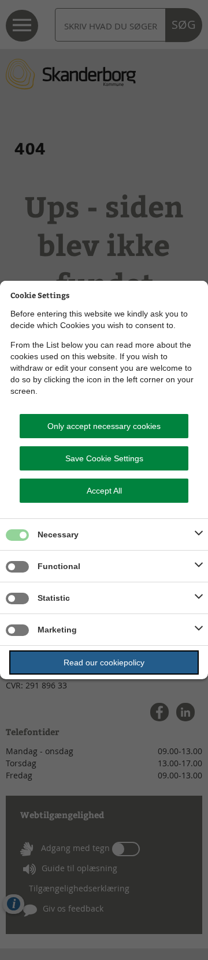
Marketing (57, 629)
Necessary (58, 534)
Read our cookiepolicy (104, 662)
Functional (59, 566)
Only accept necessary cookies (104, 426)
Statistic (54, 598)
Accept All (104, 490)
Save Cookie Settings (104, 458)
